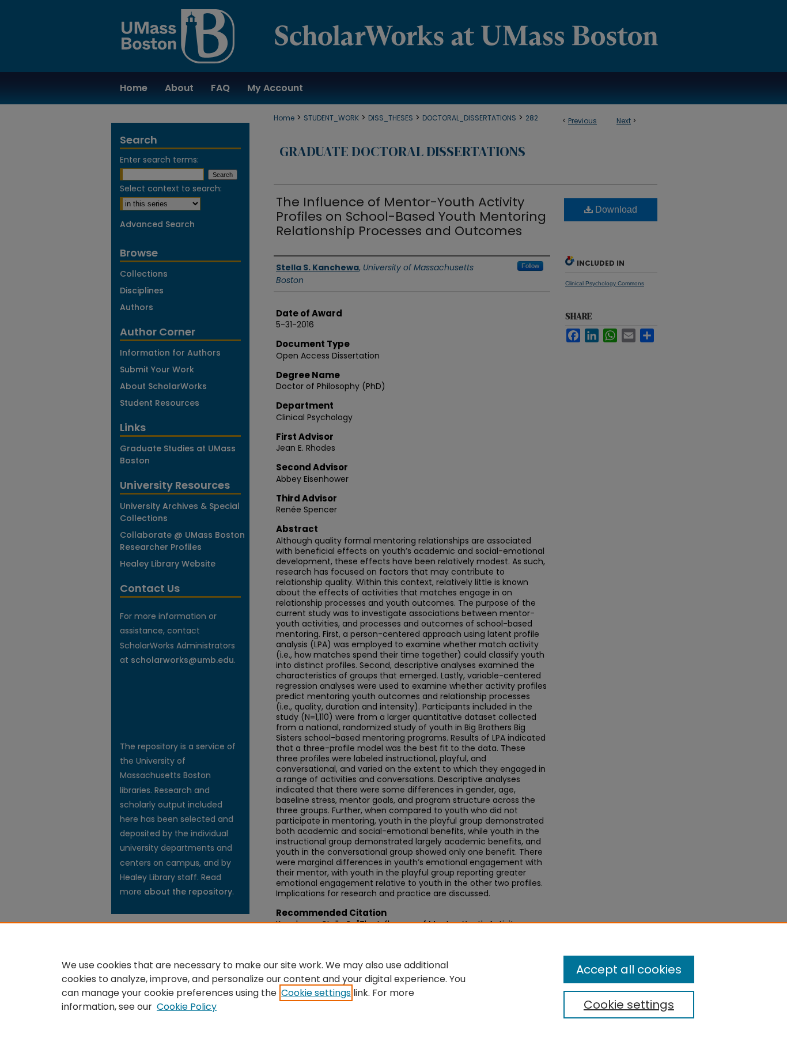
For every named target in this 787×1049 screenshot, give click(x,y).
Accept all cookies (629, 969)
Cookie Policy (187, 1006)
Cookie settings (316, 992)
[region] (393, 985)
